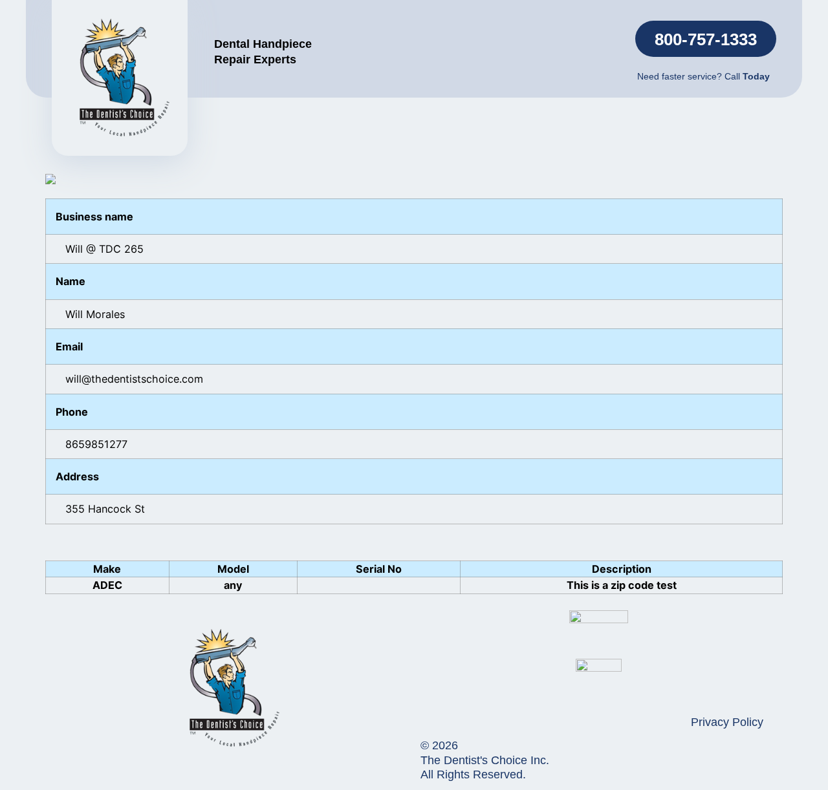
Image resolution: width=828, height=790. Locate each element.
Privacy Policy (727, 722)
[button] (705, 39)
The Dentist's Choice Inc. (484, 760)
